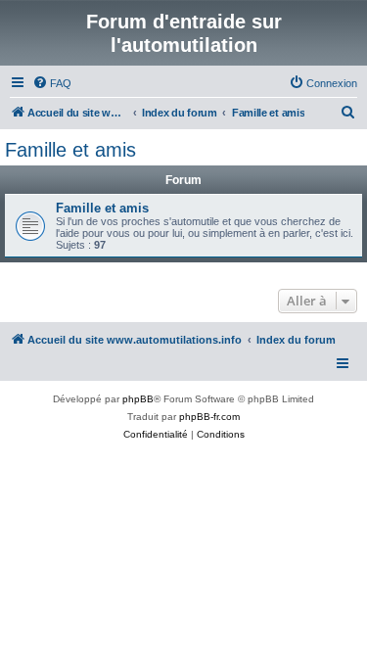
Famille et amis (70, 150)
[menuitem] (51, 83)
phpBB (138, 399)
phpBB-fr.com (209, 416)
